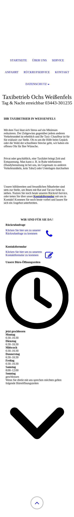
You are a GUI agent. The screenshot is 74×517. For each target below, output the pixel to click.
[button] (37, 503)
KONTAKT (62, 72)
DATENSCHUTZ (36, 84)
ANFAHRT (11, 72)
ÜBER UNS (39, 60)
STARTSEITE (18, 60)
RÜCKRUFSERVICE (37, 72)
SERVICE (58, 60)
